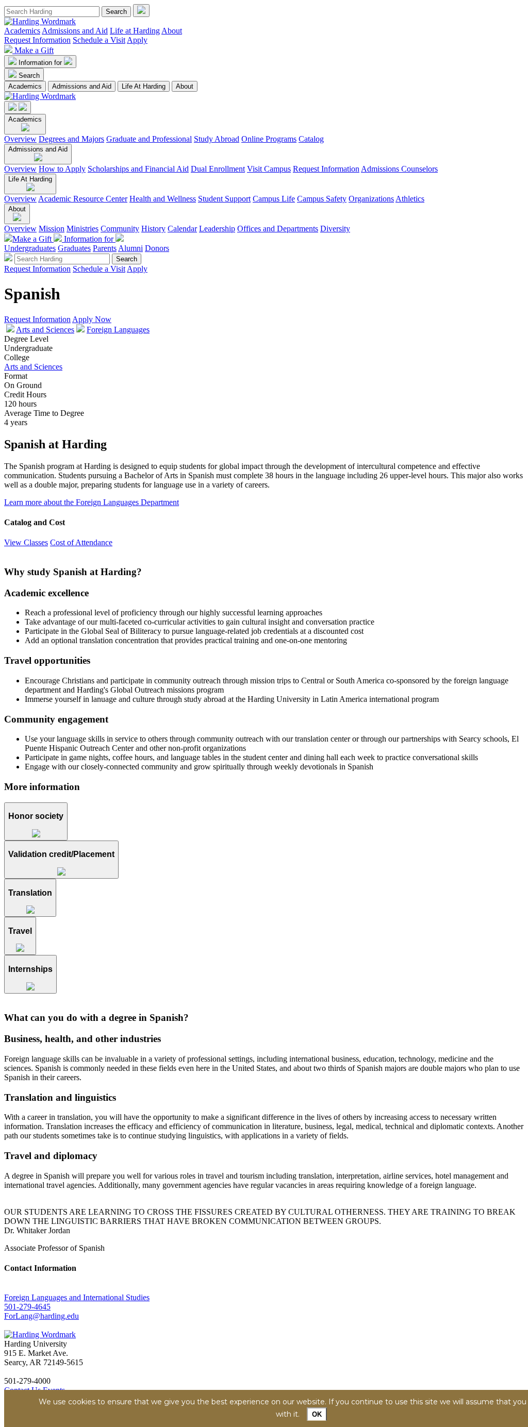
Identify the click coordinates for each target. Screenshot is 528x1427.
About (171, 30)
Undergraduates (30, 248)
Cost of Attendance (81, 542)
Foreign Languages (118, 329)
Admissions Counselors (399, 168)
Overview (20, 139)
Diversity (335, 228)
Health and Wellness (162, 198)
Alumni (130, 248)
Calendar (182, 228)
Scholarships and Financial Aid (138, 168)
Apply (137, 40)
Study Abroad (216, 139)
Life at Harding (135, 30)
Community (120, 228)
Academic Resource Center (82, 198)
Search (29, 75)
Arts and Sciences (45, 329)
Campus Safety (321, 198)
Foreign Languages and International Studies (77, 1297)
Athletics (409, 198)
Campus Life (274, 198)
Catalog (311, 139)
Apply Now (91, 319)
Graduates (74, 248)
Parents (105, 248)
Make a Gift (34, 50)
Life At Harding (144, 86)
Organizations (371, 198)
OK (317, 1414)
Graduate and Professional (149, 139)
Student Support (224, 198)
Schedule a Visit (99, 40)
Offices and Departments (277, 228)
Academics (22, 30)
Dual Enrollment (218, 168)
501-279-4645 (27, 1306)
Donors (157, 248)
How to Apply (62, 168)
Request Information (37, 40)
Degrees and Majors (71, 139)
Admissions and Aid (75, 30)
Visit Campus (269, 168)
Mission (51, 228)
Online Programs (268, 139)
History (153, 228)
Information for (41, 62)
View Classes (26, 542)
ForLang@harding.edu (41, 1316)
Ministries (82, 228)
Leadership (217, 228)
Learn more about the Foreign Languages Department (91, 502)
